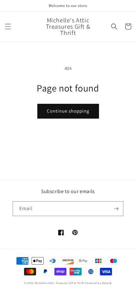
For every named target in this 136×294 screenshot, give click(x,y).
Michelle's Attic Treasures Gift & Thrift (59, 283)
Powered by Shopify (98, 283)
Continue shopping (68, 111)
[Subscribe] (116, 208)
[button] (8, 26)
